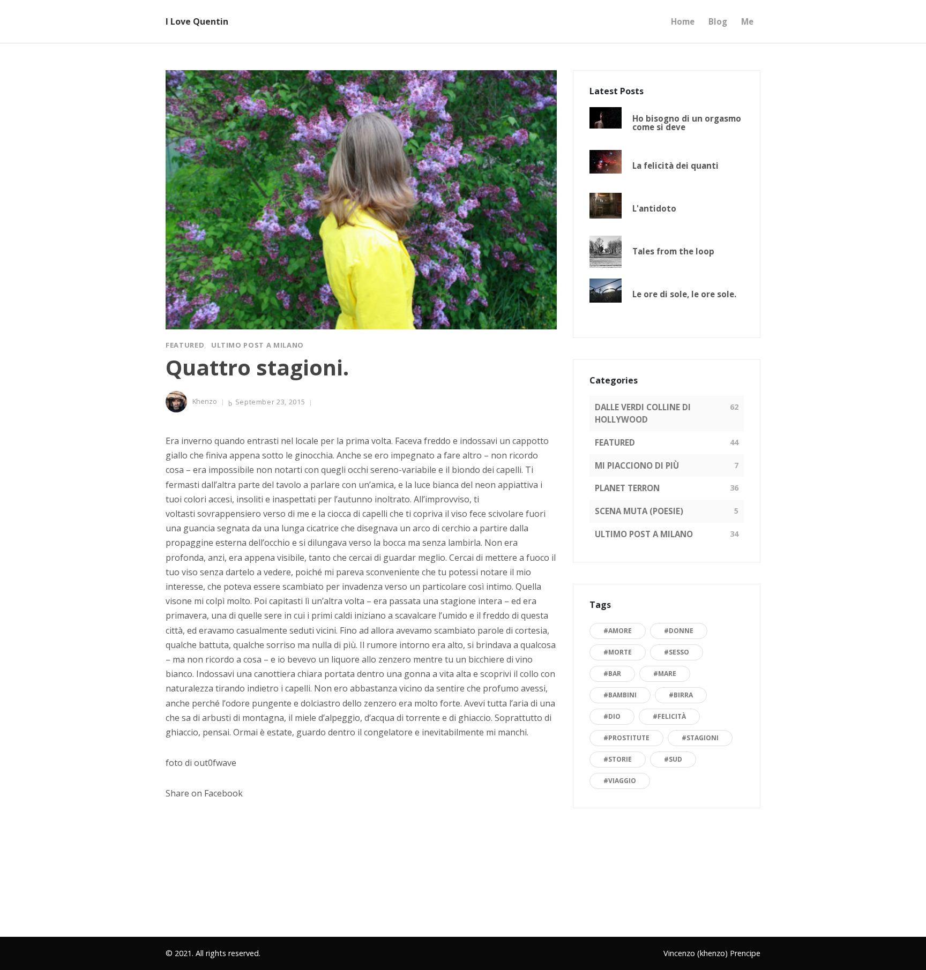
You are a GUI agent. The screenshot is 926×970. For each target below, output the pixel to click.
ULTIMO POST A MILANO (644, 534)
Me (747, 21)
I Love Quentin (197, 21)
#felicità (669, 716)
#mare (664, 673)
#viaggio (619, 780)
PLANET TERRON (627, 488)
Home (682, 21)
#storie (617, 759)
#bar (612, 673)
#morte (617, 652)
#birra (681, 695)
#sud (673, 759)
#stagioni (700, 737)
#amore (617, 630)
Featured (185, 345)
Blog (717, 21)
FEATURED (615, 442)
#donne (678, 630)
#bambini (620, 695)
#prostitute (626, 737)
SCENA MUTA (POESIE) (639, 511)
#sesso (676, 652)
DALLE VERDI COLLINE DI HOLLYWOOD (643, 413)
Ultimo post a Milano (257, 345)
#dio (612, 716)
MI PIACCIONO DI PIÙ (637, 465)
